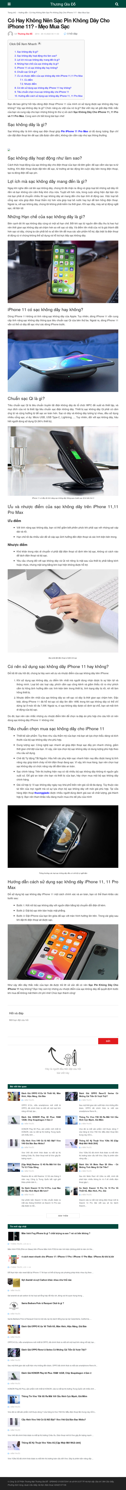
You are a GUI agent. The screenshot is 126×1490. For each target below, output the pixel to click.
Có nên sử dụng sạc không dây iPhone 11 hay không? (43, 87)
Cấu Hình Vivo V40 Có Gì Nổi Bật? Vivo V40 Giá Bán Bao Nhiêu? (41, 1142)
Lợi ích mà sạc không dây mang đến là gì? (37, 59)
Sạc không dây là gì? (26, 51)
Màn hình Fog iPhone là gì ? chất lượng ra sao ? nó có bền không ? (56, 1233)
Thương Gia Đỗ (63, 4)
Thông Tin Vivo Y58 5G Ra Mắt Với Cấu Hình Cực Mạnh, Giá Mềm (98, 1118)
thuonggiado (41, 793)
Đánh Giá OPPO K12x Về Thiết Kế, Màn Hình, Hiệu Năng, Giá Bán (41, 1094)
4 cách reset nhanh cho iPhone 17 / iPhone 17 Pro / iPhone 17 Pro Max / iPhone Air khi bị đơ (68, 1256)
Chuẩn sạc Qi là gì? (26, 71)
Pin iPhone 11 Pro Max (74, 131)
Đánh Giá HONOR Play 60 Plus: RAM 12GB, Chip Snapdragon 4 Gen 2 (41, 1118)
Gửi (108, 1041)
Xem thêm (63, 1215)
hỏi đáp (72, 33)
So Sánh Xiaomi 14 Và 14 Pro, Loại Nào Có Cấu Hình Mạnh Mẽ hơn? (41, 1189)
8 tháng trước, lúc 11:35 (20, 1267)
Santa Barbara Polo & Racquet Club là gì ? (43, 1303)
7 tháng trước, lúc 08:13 (20, 1244)
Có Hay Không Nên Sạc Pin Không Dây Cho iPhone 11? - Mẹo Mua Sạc (59, 12)
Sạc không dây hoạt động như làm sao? (36, 55)
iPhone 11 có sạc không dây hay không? (36, 67)
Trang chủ (12, 12)
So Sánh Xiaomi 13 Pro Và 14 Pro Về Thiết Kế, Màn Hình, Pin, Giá (98, 1189)
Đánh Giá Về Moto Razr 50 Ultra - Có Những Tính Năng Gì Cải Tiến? (98, 1166)
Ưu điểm (26, 79)
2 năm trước (28, 1100)
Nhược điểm (28, 83)
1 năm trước (14, 1290)
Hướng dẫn (23, 12)
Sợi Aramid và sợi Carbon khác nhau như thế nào (47, 1279)
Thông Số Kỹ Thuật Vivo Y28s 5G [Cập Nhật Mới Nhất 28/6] (98, 1142)
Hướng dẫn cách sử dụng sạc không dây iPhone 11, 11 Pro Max (49, 95)
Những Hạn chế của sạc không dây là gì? (37, 63)
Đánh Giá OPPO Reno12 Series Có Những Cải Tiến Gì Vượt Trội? (98, 1094)
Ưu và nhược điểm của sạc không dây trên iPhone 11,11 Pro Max (49, 75)
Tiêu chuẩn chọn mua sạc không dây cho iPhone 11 (42, 91)
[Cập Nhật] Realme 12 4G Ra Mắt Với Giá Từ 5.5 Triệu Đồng (41, 1166)
